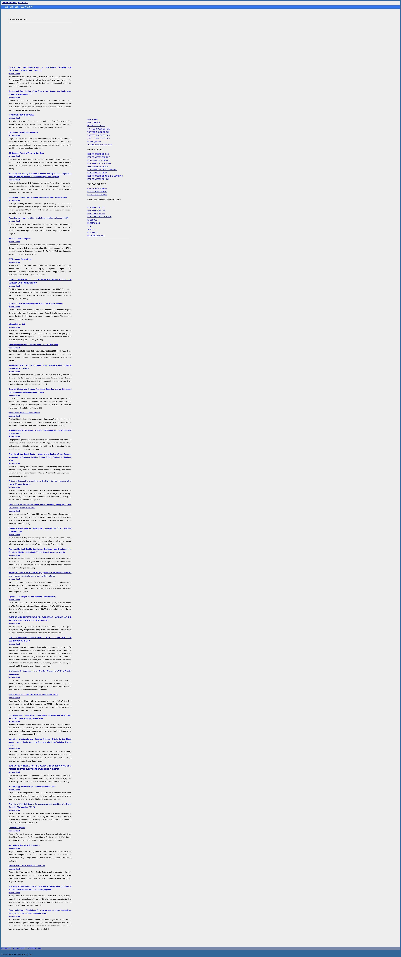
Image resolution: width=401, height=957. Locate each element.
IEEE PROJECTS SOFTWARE (99, 163)
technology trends (94, 141)
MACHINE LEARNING (96, 236)
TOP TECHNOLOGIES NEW (98, 129)
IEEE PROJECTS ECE (96, 207)
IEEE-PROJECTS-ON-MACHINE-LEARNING (105, 176)
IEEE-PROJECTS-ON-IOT (97, 167)
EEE (17, 7)
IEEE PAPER (23, 3)
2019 (105, 145)
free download (40, 70)
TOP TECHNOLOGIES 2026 (98, 132)
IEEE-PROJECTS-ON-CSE (98, 154)
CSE (7, 7)
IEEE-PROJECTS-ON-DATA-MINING (102, 170)
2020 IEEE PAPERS (95, 145)
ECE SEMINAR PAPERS (97, 192)
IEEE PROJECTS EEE (96, 214)
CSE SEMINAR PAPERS (97, 189)
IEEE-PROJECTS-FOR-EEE (98, 157)
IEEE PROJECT (26, 7)
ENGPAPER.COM (34, 948)
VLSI (89, 226)
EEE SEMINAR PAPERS (97, 195)
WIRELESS (91, 229)
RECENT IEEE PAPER (96, 126)
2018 (110, 145)
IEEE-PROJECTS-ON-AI (97, 173)
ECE (12, 7)
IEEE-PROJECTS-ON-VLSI (98, 179)
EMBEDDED (92, 220)
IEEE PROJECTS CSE (96, 211)
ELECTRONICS (93, 223)
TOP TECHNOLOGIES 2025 (98, 135)
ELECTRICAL (92, 232)
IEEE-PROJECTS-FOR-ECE (98, 160)
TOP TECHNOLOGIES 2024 (98, 138)
